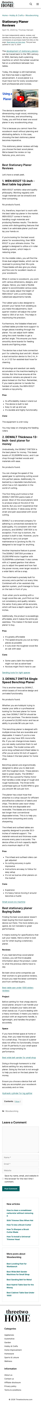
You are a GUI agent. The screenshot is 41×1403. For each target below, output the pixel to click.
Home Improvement (13, 1350)
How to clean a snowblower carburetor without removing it (20, 1213)
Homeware (9, 1354)
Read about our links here (16, 42)
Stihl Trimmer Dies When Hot (20, 1220)
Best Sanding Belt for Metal (19, 1280)
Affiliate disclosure (12, 1382)
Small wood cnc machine (13, 902)
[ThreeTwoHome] (7, 4)
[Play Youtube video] (20, 98)
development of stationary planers (22, 51)
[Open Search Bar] (30, 4)
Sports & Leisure (11, 1357)
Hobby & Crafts (16, 15)
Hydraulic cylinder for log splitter (17, 1093)
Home (5, 15)
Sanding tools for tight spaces (16, 672)
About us (8, 1375)
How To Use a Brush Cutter (19, 1225)
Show (17, 1101)
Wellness (8, 1361)
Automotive (9, 1339)
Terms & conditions (12, 1390)
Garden (7, 1342)
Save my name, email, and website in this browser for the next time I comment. (22, 1179)
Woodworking (31, 15)
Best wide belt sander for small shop (19, 1057)
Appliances (9, 1335)
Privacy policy (10, 1386)
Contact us (9, 1379)
